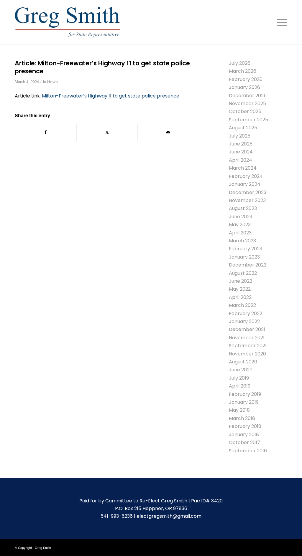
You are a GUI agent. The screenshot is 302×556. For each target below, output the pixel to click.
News (52, 82)
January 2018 (244, 434)
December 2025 (248, 95)
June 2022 (240, 281)
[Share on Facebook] (45, 132)
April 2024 (240, 160)
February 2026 (245, 79)
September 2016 (248, 450)
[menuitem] (280, 22)
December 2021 (247, 329)
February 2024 (246, 176)
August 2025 (243, 127)
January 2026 (244, 87)
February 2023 (245, 248)
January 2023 (244, 257)
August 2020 (243, 361)
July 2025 (239, 136)
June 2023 (240, 216)
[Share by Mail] (168, 132)
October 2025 (245, 111)
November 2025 (247, 103)
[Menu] (280, 22)
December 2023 (247, 192)
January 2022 (244, 321)
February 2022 (245, 313)
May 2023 (240, 224)
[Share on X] (107, 132)
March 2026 (242, 71)
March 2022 (242, 305)
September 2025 (248, 119)
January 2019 (244, 402)
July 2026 (239, 63)
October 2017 (244, 442)
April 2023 (240, 232)
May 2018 (239, 410)
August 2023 (243, 208)
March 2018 (242, 418)
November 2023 (247, 200)
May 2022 (240, 289)
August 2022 (243, 273)
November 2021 (247, 337)
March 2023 (242, 240)
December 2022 (247, 265)
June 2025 (240, 143)
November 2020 (247, 353)
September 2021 (248, 345)
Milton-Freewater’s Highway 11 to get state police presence (110, 95)
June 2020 (240, 369)
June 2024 (241, 151)
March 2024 (243, 168)
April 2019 (239, 386)
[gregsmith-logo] (67, 22)
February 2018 (245, 426)
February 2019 (245, 394)
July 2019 (239, 378)
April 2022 (240, 297)
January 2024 (244, 184)
